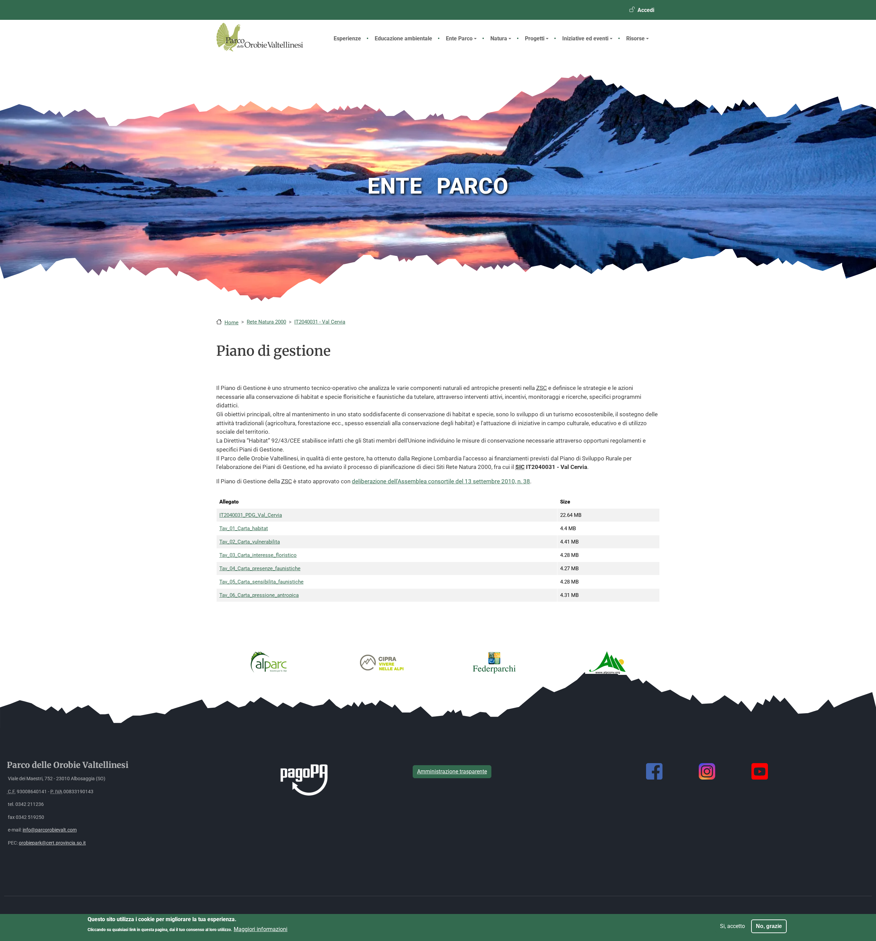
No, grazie (769, 926)
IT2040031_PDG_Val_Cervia (250, 515)
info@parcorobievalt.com (50, 830)
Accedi (645, 10)
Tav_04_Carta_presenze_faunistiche (259, 568)
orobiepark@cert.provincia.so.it (52, 843)
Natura (498, 38)
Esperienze (347, 38)
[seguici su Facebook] (654, 771)
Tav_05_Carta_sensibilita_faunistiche (261, 582)
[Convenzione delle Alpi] (607, 662)
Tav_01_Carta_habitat (243, 528)
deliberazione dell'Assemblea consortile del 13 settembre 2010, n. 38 (441, 481)
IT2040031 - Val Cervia (319, 322)
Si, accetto (732, 926)
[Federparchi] (494, 662)
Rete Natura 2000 (266, 322)
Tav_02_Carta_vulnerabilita (249, 542)
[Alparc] (268, 662)
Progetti (534, 38)
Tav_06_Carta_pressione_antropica (259, 595)
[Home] (265, 49)
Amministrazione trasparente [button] (452, 771)
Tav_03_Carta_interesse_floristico (258, 555)
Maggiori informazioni (260, 929)
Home (231, 322)
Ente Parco (459, 38)
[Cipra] (381, 662)
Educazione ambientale (403, 38)
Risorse (635, 38)
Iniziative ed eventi (585, 38)
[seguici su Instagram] (707, 771)
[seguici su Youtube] (759, 771)
